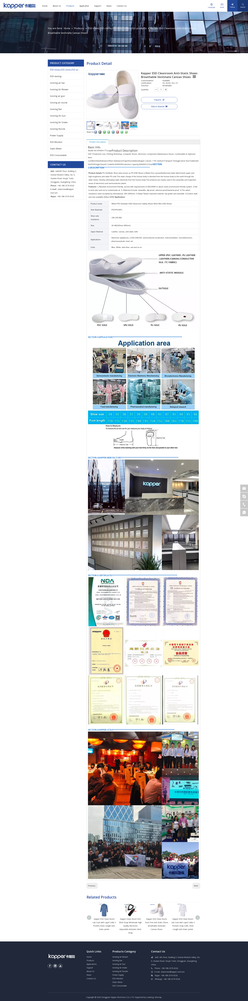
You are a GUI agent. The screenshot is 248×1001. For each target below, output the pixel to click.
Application (84, 6)
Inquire (157, 99)
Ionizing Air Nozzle (120, 971)
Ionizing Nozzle (57, 128)
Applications (92, 964)
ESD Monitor (56, 142)
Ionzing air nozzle (58, 102)
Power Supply (56, 135)
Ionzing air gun (57, 96)
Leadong (150, 997)
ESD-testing (55, 76)
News (109, 6)
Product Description (97, 142)
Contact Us (122, 6)
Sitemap (158, 997)
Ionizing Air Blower (59, 89)
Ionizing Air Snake (59, 122)
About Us (57, 6)
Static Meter (56, 148)
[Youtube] (60, 966)
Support (97, 6)
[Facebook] (50, 966)
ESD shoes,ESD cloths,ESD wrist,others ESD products (67, 69)
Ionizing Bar (56, 109)
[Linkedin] (55, 966)
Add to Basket (158, 106)
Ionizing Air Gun (58, 115)
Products (70, 6)
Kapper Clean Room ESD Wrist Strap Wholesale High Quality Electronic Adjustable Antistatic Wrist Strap (130, 926)
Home (45, 6)
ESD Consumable (58, 155)
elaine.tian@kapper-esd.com (173, 972)
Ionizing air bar (57, 82)
